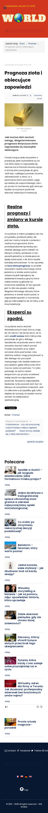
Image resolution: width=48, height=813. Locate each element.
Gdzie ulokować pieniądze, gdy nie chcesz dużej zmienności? (23, 618)
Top (25, 789)
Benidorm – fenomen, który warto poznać (21, 548)
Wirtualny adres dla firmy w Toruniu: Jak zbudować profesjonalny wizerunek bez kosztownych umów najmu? (24, 689)
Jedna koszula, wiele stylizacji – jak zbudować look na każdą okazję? (24, 569)
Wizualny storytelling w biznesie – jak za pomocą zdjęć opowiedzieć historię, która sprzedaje (22, 594)
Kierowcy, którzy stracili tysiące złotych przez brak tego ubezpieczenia (22, 641)
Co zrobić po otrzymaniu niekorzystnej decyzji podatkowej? (19, 526)
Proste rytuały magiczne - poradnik (20, 725)
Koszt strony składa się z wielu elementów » (23, 432)
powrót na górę (35, 441)
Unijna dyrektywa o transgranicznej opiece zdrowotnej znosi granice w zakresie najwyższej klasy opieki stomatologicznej (24, 500)
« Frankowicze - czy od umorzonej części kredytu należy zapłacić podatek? (22, 426)
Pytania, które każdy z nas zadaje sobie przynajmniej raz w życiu (23, 664)
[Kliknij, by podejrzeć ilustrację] (24, 114)
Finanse (16, 414)
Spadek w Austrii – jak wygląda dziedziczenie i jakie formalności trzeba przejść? (23, 474)
